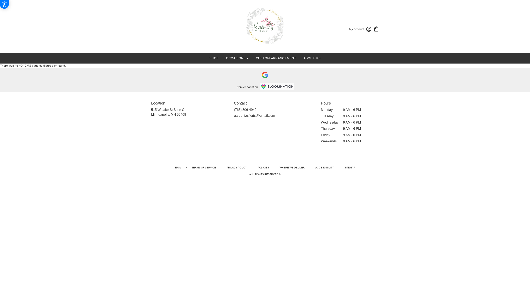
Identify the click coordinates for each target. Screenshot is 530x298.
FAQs (178, 167)
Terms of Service (204, 167)
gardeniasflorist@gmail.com (254, 115)
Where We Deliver (292, 167)
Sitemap (349, 167)
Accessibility (324, 167)
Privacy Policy (236, 167)
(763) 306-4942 (245, 110)
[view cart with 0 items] (376, 28)
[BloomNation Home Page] (277, 86)
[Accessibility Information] (4, 4)
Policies (263, 167)
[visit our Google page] (265, 75)
